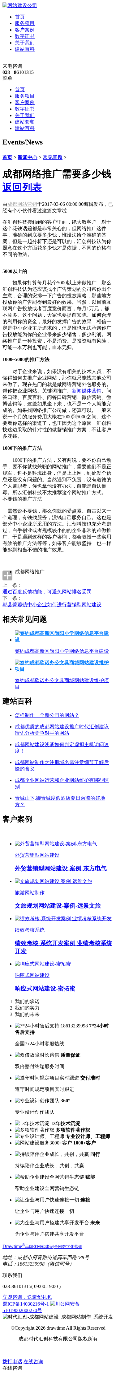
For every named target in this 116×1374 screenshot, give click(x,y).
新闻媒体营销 (86, 390)
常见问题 (52, 157)
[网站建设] (19, 5)
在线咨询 (33, 1361)
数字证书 (25, 36)
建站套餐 (25, 121)
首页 (20, 16)
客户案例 (25, 29)
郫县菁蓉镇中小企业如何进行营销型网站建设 (51, 604)
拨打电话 (12, 1361)
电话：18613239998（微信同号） (38, 1263)
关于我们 (25, 42)
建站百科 (25, 49)
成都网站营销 (22, 204)
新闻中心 (27, 157)
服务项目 (25, 23)
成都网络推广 (30, 571)
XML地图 (68, 1350)
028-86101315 (16, 1286)
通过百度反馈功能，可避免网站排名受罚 (47, 591)
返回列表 (22, 187)
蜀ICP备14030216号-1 (25, 1304)
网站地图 (47, 1350)
